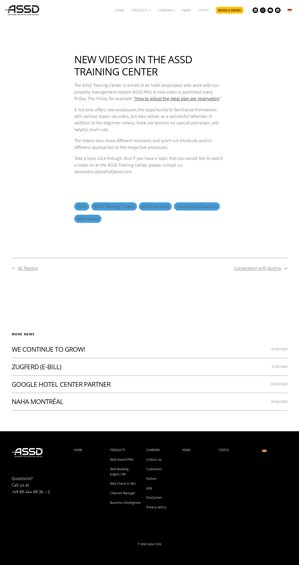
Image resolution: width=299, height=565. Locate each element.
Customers (154, 469)
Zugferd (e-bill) (36, 367)
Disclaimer (154, 498)
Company (165, 10)
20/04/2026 (279, 402)
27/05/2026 (279, 367)
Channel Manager (122, 493)
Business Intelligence (125, 503)
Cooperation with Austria (257, 268)
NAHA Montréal (38, 402)
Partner (151, 479)
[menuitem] (289, 10)
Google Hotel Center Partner (61, 384)
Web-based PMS (122, 460)
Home (78, 450)
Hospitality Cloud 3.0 (197, 206)
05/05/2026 (279, 384)
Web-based (88, 218)
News (186, 450)
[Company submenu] (174, 10)
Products (140, 10)
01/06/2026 (279, 349)
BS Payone (28, 268)
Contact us (154, 460)
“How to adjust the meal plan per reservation (176, 98)
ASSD (82, 206)
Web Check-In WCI (123, 484)
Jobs (149, 488)
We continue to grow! (48, 349)
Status (224, 450)
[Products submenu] (150, 10)
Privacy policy (156, 507)
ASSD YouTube (155, 206)
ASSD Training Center (114, 206)
